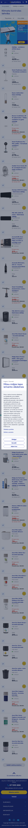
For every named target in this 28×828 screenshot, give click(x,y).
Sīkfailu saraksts (8, 432)
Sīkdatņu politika (9, 429)
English (6, 381)
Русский (11, 381)
